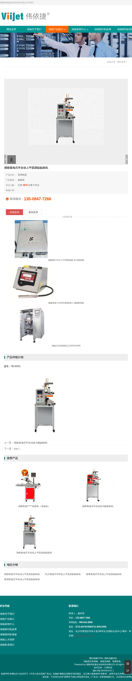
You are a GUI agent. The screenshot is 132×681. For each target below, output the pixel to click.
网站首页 (11, 29)
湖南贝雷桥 (105, 661)
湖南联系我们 (7, 644)
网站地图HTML (96, 658)
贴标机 (21, 180)
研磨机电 (116, 661)
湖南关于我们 (34, 29)
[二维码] (127, 663)
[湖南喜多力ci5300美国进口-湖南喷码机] (32, 282)
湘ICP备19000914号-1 (103, 670)
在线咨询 (14, 212)
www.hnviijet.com (85, 635)
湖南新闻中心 (79, 29)
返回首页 (33, 212)
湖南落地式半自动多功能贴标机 (30, 442)
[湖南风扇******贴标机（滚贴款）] (30, 484)
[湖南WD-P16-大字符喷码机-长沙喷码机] (32, 239)
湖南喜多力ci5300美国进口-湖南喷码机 (66, 303)
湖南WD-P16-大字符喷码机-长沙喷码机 (66, 260)
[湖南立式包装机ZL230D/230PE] (32, 324)
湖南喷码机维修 (8, 634)
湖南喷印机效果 (102, 29)
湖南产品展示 (56, 29)
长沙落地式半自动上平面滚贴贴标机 (63, 574)
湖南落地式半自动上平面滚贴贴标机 (34, 552)
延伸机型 (22, 174)
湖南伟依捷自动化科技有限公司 (100, 664)
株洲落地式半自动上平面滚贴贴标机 (22, 579)
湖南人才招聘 (7, 639)
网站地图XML (111, 658)
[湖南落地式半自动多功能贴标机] (93, 484)
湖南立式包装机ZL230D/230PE (66, 346)
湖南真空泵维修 (91, 661)
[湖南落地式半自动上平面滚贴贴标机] (30, 530)
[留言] (127, 670)
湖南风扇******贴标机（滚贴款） (34, 506)
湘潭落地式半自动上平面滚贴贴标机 (104, 574)
